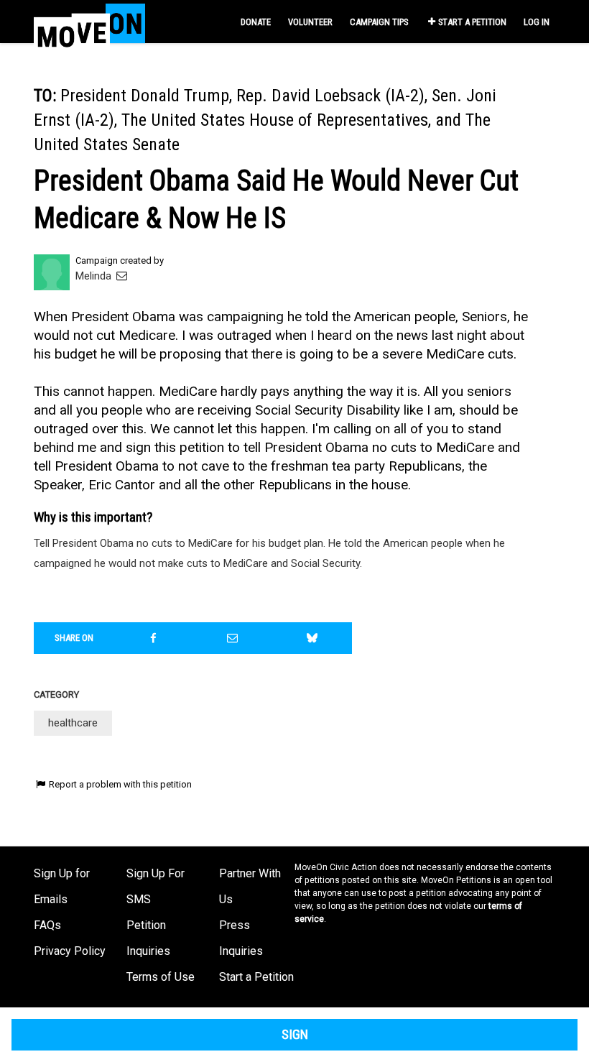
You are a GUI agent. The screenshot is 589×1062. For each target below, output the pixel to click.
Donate (256, 22)
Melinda (94, 275)
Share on (74, 637)
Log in (536, 22)
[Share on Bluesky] (312, 638)
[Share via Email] (233, 638)
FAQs (47, 925)
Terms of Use (160, 977)
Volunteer (310, 22)
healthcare (73, 722)
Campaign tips (379, 22)
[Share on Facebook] (153, 638)
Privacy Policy (70, 951)
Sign (295, 1035)
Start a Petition (472, 22)
